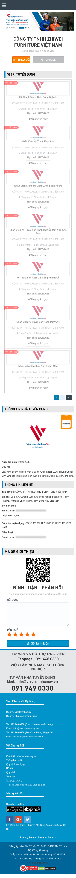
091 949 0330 (32, 688)
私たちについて (14, 780)
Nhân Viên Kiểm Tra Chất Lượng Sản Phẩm (38, 185)
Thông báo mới (14, 760)
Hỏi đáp (10, 768)
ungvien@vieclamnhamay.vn (28, 736)
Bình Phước (25, 244)
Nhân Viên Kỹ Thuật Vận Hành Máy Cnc (38, 322)
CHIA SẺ (50, 59)
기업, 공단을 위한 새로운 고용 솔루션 (25, 784)
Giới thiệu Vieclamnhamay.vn (21, 756)
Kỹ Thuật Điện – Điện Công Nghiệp (38, 97)
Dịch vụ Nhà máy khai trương (21, 716)
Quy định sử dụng (15, 764)
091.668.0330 (17, 732)
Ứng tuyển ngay (39, 119)
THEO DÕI (23, 59)
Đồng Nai (25, 108)
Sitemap (10, 776)
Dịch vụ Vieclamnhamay (18, 712)
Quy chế (10, 772)
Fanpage (25, 658)
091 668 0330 (47, 658)
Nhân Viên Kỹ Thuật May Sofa (38, 141)
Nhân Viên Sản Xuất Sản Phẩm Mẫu (38, 366)
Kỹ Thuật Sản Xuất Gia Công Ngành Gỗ (38, 277)
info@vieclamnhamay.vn (26, 728)
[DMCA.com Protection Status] (47, 868)
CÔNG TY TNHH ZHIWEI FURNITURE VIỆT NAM (38, 103)
